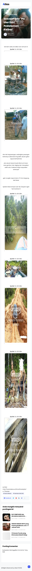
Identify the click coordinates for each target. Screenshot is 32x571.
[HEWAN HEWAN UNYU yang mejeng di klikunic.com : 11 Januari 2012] (6, 527)
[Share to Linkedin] (18, 498)
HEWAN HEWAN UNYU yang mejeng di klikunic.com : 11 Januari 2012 (20, 525)
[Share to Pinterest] (16, 498)
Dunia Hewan (13, 14)
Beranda (6, 15)
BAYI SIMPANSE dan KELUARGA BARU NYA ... (19, 515)
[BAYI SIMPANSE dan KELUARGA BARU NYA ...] (6, 517)
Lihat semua (5, 511)
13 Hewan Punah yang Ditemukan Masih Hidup (19, 534)
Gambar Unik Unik (18, 493)
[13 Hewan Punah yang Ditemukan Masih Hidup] (6, 536)
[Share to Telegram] (21, 498)
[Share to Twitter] (13, 498)
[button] (25, 498)
